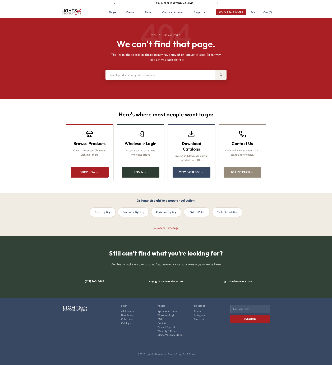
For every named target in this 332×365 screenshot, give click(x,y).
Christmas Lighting (166, 212)
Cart (267, 12)
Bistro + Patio (197, 212)
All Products (127, 311)
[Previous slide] (114, 3)
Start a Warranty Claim (170, 334)
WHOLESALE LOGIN (231, 12)
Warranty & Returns (168, 331)
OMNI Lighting (102, 212)
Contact (162, 323)
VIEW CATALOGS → (191, 172)
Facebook (199, 319)
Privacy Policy (174, 354)
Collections (127, 319)
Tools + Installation (227, 212)
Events (130, 12)
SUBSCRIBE (250, 319)
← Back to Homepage (166, 228)
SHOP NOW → (89, 172)
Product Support (166, 327)
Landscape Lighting (133, 212)
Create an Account (173, 12)
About (148, 12)
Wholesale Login (166, 315)
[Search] (221, 75)
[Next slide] (217, 3)
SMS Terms (189, 354)
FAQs (160, 319)
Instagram (199, 315)
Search (255, 12)
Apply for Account (167, 311)
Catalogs (126, 323)
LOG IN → (140, 172)
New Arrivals (128, 315)
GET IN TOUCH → (242, 172)
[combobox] (160, 75)
